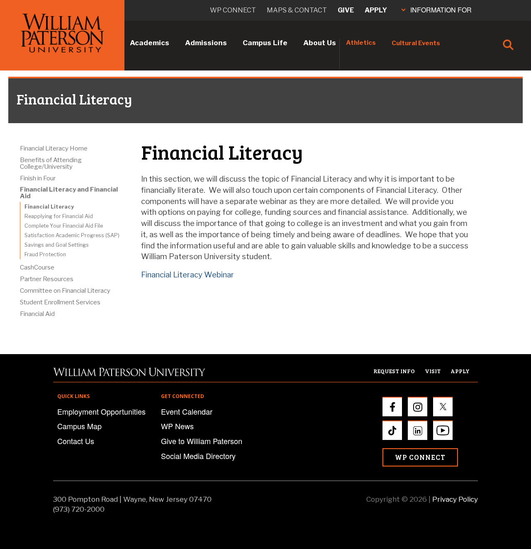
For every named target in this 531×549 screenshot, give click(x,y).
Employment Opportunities (101, 411)
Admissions (206, 43)
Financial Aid (37, 314)
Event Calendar (186, 411)
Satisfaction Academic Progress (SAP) (71, 235)
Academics (149, 43)
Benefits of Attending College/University (51, 163)
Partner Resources (46, 279)
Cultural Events (416, 43)
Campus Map (79, 425)
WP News (177, 425)
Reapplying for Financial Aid (58, 216)
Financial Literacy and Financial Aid (69, 192)
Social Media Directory (198, 455)
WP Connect (420, 457)
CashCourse (37, 267)
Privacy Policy (455, 499)
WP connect (233, 10)
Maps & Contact (297, 10)
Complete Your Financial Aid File (63, 226)
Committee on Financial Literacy (65, 290)
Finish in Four (38, 178)
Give (346, 10)
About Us (319, 43)
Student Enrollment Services (60, 302)
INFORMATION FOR (441, 10)
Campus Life (265, 43)
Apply (376, 10)
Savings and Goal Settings (56, 245)
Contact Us (75, 440)
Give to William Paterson (201, 440)
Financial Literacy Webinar (187, 274)
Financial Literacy (49, 207)
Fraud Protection (45, 254)
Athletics (361, 42)
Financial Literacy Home (54, 148)
